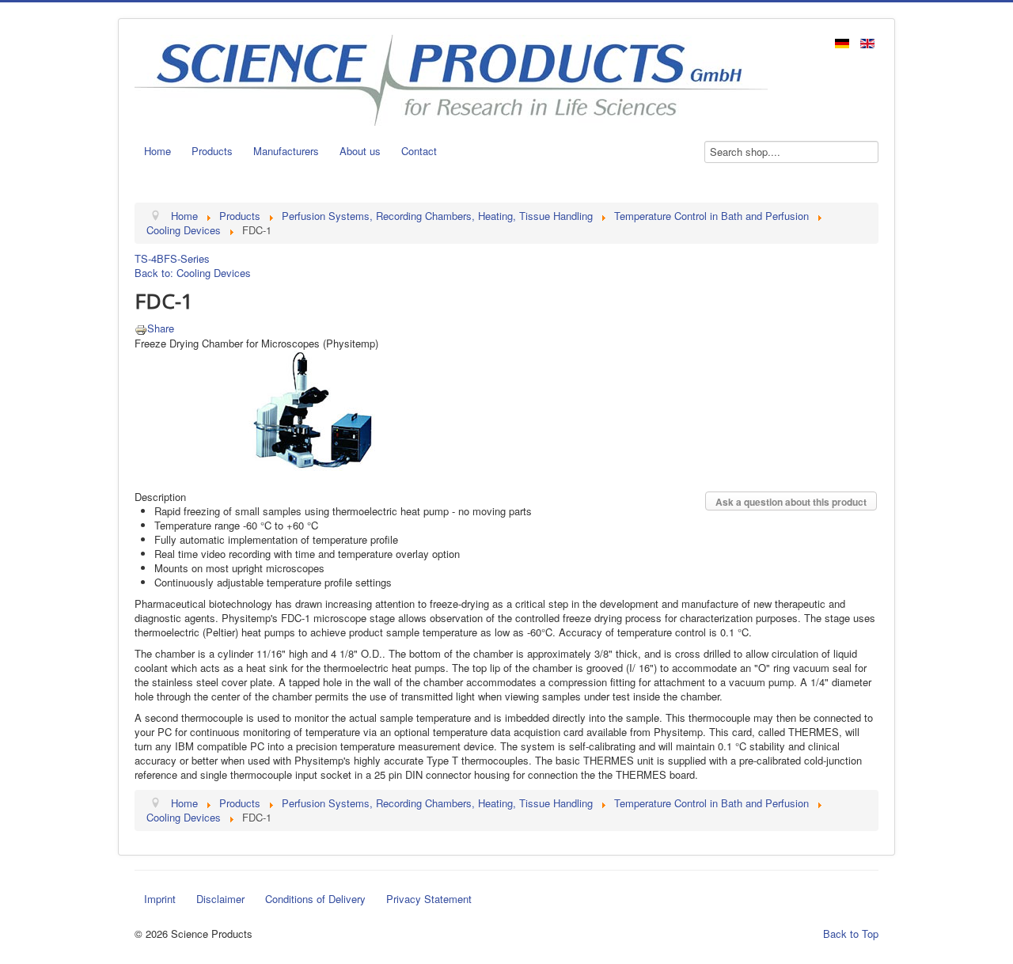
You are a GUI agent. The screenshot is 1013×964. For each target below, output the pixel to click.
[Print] (141, 328)
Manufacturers (286, 150)
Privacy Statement (429, 898)
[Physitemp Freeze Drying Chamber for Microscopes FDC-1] (313, 411)
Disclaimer (220, 898)
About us (360, 150)
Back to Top (850, 933)
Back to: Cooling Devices (193, 272)
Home (157, 150)
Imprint (160, 898)
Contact (419, 150)
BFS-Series (183, 258)
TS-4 (146, 258)
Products (212, 150)
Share (160, 328)
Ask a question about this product (791, 502)
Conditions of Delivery (315, 898)
